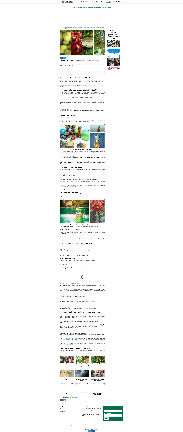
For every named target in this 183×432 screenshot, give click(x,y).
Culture (86, 1)
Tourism (102, 1)
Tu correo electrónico (108, 413)
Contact (61, 408)
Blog (60, 413)
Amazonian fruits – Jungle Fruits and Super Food (95, 27)
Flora (104, 369)
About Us (61, 406)
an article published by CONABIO (71, 338)
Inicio (60, 27)
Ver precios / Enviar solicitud (114, 51)
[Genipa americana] (63, 249)
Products (113, 1)
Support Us (108, 1)
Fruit (104, 124)
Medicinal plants (71, 369)
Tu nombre (106, 409)
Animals (91, 1)
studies (89, 177)
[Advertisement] (91, 20)
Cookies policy (62, 411)
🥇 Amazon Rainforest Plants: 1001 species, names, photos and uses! (74, 27)
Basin (81, 1)
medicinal (87, 369)
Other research (63, 181)
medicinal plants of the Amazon (86, 64)
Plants (97, 1)
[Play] (114, 62)
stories (72, 383)
